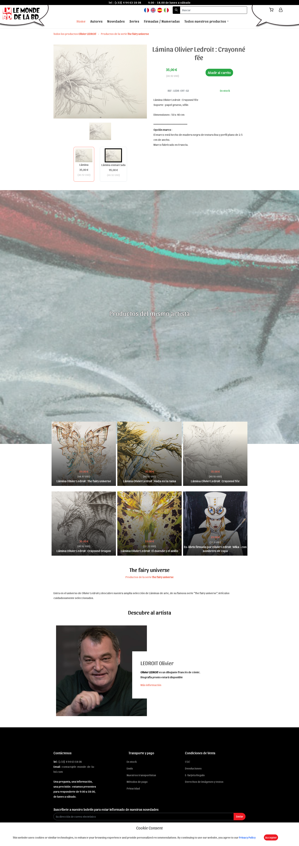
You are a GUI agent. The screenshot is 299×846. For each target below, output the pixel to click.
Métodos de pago (137, 781)
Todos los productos (74, 33)
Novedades (116, 21)
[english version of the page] (153, 10)
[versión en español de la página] (159, 10)
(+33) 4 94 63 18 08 (128, 2)
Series (134, 21)
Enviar (239, 816)
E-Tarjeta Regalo (195, 775)
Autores (96, 21)
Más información (151, 685)
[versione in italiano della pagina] (166, 10)
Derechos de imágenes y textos (204, 781)
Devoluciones (193, 768)
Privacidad (133, 788)
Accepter (271, 837)
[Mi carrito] (272, 9)
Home (81, 21)
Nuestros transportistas (141, 775)
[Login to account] (280, 9)
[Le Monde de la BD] (25, 16)
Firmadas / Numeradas (162, 21)
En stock (132, 761)
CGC (187, 761)
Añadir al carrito (219, 72)
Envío (130, 768)
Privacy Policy (247, 837)
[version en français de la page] (146, 10)
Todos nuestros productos (205, 21)
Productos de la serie (125, 33)
